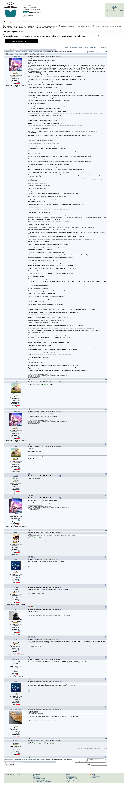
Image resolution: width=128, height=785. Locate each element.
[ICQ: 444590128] (33, 606)
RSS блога (93, 777)
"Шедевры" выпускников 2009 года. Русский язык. (58, 51)
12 (61, 659)
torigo (16, 639)
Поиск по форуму (99, 47)
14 (61, 709)
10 (61, 609)
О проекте (36, 776)
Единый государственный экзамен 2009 (37, 51)
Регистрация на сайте (39, 778)
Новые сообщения (70, 47)
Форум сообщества (71, 777)
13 (61, 681)
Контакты (36, 777)
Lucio (15, 382)
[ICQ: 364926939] (33, 495)
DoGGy (16, 532)
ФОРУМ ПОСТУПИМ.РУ (9, 51)
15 (61, 740)
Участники (79, 47)
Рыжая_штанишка (15, 709)
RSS (106, 47)
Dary (16, 609)
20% (19, 403)
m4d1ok (15, 476)
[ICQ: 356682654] (33, 556)
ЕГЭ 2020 (39, 12)
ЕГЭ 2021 (69, 781)
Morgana (15, 740)
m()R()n (16, 559)
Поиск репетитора (31, 7)
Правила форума (88, 47)
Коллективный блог (31, 9)
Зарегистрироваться (114, 10)
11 (60, 639)
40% (19, 631)
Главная (27, 5)
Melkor (16, 587)
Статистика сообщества (40, 780)
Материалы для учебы (72, 780)
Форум (26, 12)
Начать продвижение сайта (21, 41)
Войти (114, 7)
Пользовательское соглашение (42, 781)
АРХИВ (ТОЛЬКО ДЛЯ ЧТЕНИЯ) (21, 51)
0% (19, 82)
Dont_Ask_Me (16, 56)
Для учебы (28, 15)
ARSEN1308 (15, 659)
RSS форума (96, 776)
